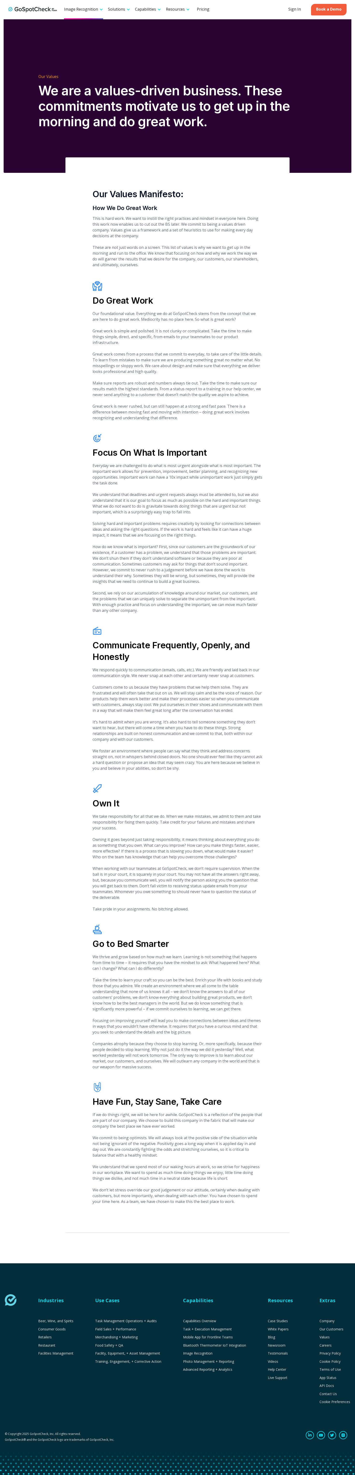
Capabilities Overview (199, 1321)
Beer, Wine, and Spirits (55, 1321)
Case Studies (278, 1321)
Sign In (294, 9)
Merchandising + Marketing (116, 1337)
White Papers (278, 1329)
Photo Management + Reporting (208, 1361)
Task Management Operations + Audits (126, 1321)
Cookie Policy (330, 1361)
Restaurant (46, 1345)
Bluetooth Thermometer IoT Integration (214, 1345)
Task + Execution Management (207, 1329)
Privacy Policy (330, 1353)
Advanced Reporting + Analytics (207, 1369)
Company (327, 1321)
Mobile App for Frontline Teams (208, 1337)
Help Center (277, 1369)
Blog (271, 1337)
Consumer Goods (52, 1329)
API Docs (327, 1386)
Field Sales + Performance (115, 1329)
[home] (32, 9)
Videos (273, 1361)
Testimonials (278, 1353)
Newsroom (276, 1345)
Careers (326, 1345)
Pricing (203, 9)
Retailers (45, 1337)
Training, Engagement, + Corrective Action (128, 1361)
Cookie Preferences (335, 1402)
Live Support (277, 1378)
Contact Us (328, 1394)
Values (325, 1337)
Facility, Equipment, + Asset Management (127, 1353)
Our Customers (331, 1329)
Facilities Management (55, 1353)
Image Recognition (198, 1353)
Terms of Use (330, 1369)
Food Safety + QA (109, 1345)
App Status (328, 1378)
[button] (83, 9)
